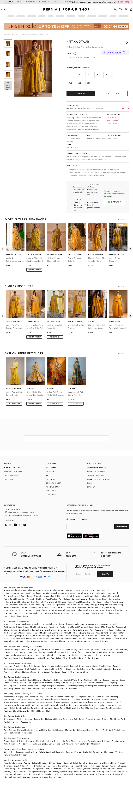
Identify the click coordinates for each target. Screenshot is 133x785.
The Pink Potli (85, 649)
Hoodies (114, 680)
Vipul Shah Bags (95, 655)
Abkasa (76, 633)
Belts (76, 705)
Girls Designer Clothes (14, 719)
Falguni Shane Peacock (14, 593)
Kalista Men (26, 635)
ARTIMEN (68, 633)
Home (6, 34)
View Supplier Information (113, 121)
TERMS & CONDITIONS (96, 475)
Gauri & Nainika (35, 596)
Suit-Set (31, 683)
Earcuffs (100, 697)
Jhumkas (109, 702)
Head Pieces (111, 697)
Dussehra (70, 752)
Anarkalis (18, 666)
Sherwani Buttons (44, 683)
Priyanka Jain (108, 607)
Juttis (82, 705)
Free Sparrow (118, 741)
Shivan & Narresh (11, 596)
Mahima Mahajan (92, 596)
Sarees (37, 666)
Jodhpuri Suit (80, 683)
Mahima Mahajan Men (74, 635)
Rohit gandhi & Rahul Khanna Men (19, 627)
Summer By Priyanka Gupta (69, 593)
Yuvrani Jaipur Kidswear (99, 741)
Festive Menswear (23, 688)
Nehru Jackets (48, 730)
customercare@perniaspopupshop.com (23, 515)
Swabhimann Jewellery (44, 652)
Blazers (23, 683)
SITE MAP (91, 487)
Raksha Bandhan (46, 752)
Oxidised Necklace (44, 705)
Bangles (49, 697)
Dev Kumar (33, 630)
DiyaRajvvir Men (117, 633)
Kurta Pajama (66, 683)
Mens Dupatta (10, 686)
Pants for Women (44, 669)
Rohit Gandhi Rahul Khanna (31, 605)
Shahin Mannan (112, 613)
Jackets (86, 669)
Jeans (56, 683)
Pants (59, 680)
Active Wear (47, 688)
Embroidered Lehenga (44, 719)
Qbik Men (8, 633)
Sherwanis (64, 666)
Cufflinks (72, 686)
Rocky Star (31, 593)
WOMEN (9, 2)
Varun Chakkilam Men (77, 641)
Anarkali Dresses (93, 719)
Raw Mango (9, 590)
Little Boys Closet (68, 741)
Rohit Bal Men (41, 627)
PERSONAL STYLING (54, 487)
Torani (91, 610)
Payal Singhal (117, 602)
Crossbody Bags (44, 708)
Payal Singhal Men (115, 635)
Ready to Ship (68, 672)
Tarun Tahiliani (103, 602)
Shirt (105, 730)
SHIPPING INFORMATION (97, 467)
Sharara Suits (61, 719)
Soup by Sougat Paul (13, 610)
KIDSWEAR (44, 2)
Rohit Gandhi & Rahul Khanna (53, 602)
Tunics (115, 666)
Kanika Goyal (94, 607)
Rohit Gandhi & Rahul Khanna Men (66, 638)
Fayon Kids (9, 741)
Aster (8, 652)
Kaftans (107, 666)
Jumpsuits (96, 669)
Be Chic (71, 655)
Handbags (111, 705)
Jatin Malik (19, 633)
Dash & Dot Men (18, 624)
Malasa (111, 610)
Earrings (18, 697)
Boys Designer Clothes (14, 730)
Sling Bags (31, 708)
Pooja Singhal (36, 590)
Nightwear (8, 672)
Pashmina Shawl (11, 711)
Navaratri (59, 752)
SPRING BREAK (121, 638)
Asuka (62, 627)
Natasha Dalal (22, 590)
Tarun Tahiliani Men (117, 630)
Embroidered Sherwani (76, 730)
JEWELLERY (30, 2)
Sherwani (38, 680)
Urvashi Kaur (9, 616)
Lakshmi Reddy (52, 741)
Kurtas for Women (50, 666)
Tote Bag (81, 708)
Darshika (23, 630)
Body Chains (9, 699)
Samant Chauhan (28, 607)
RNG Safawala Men (41, 638)
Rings (42, 697)
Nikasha (61, 605)
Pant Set (36, 688)
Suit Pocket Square (100, 680)
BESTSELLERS (51, 467)
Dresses (73, 666)
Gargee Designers (12, 635)
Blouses (18, 672)
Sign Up (105, 574)
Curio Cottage (10, 649)
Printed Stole (44, 711)
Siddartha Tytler (88, 602)
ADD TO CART (113, 94)
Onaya (24, 596)
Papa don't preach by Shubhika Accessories (23, 658)
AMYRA (107, 655)
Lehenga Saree (29, 672)
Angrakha (100, 683)
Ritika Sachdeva (76, 658)
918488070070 (123, 2)
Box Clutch (116, 708)
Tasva (6, 624)
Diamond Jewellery (45, 702)
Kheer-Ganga (95, 627)
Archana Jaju (12, 613)
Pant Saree (55, 672)
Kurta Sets (28, 666)
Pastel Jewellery (11, 702)
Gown (81, 666)
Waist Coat (77, 680)
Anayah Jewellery (116, 652)
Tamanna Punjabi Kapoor (93, 613)
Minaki (88, 652)
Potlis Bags (91, 705)
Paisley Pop (49, 658)
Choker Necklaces (26, 705)
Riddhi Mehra (114, 599)
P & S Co (19, 741)
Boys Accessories (26, 733)
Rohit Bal (35, 602)
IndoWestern (99, 686)
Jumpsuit (22, 686)
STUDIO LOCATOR (11, 475)
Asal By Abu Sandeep (91, 590)
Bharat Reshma (11, 630)
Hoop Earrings (10, 705)
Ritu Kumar (24, 602)
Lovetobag (9, 655)
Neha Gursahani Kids (13, 744)
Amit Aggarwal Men (99, 630)
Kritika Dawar (77, 41)
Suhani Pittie (61, 658)
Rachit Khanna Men (53, 633)
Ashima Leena (50, 605)
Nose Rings (69, 697)
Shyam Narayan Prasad (76, 607)
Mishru (105, 596)
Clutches (101, 705)
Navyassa (82, 741)
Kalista (61, 596)
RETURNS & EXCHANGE (96, 471)
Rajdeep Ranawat (80, 599)
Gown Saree (43, 672)
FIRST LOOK (68, 2)
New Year (22, 755)
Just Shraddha (62, 652)
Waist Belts (9, 708)
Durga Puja (97, 752)
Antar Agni (59, 590)
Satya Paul (49, 590)
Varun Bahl (72, 605)
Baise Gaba (89, 593)
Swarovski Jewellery (91, 699)
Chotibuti (40, 741)
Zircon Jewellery (109, 699)
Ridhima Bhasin (11, 602)
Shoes (61, 705)
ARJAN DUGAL (102, 633)
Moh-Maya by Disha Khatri (39, 649)
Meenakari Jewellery (71, 699)
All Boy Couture (53, 744)
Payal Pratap (51, 599)
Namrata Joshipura (113, 605)
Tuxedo (91, 683)
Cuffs (26, 697)
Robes (122, 680)
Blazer (98, 730)
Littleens (27, 744)
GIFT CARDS (50, 479)
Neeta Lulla (83, 605)
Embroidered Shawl (29, 711)
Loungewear (45, 686)
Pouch (120, 705)
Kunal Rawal (72, 627)
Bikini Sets (70, 669)
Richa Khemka (32, 613)
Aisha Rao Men (87, 633)
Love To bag (71, 649)
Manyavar (112, 593)
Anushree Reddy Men (35, 633)
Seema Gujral (74, 602)
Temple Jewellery (27, 702)
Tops (101, 666)
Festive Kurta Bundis (115, 686)
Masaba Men (91, 635)
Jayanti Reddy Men (57, 641)
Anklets (31, 699)
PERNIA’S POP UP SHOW (14, 471)
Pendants (56, 699)
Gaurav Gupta (10, 605)
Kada (54, 705)
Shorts (7, 683)
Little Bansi (29, 741)
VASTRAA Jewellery (119, 649)
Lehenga (29, 719)
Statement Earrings (79, 702)
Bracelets (34, 697)
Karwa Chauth (10, 755)
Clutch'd (95, 649)
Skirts (79, 669)
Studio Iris (75, 613)
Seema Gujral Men (91, 638)
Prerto (87, 658)
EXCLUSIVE (50, 471)
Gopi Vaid (28, 610)
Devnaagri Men (64, 630)
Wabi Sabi (54, 627)
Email (72, 519)
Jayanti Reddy (50, 596)
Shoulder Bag (92, 708)
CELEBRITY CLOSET (53, 483)
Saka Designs (39, 744)
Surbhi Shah (43, 607)
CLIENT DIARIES (52, 495)
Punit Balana (64, 599)
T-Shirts (14, 683)
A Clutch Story (34, 655)
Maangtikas (81, 697)
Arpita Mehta (58, 610)
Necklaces (8, 697)
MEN (19, 2)
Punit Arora (9, 638)
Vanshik (113, 624)
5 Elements (61, 655)
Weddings (119, 752)
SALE (48, 475)
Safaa (21, 613)
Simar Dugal (101, 610)
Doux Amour (20, 655)
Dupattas (117, 669)
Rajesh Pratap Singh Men (97, 624)
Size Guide (86, 68)
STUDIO (56, 2)
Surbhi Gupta (122, 610)
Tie (66, 688)
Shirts (30, 680)
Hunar (14, 652)
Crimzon (95, 658)
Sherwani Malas (59, 686)
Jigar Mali (49, 613)
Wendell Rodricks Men (13, 641)
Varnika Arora (58, 649)
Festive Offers (82, 672)
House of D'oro (77, 652)
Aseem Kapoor (23, 616)
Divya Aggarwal (57, 607)
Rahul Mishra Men (23, 638)
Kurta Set (73, 719)
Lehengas (8, 666)
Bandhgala (111, 683)
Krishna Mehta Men (48, 630)
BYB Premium (94, 744)
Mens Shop (9, 688)
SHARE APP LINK (121, 526)
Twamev (83, 627)
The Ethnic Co (108, 627)
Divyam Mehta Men (75, 624)
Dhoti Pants (30, 669)
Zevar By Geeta (26, 652)
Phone (84, 519)
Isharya (21, 649)
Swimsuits (107, 669)
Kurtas (47, 680)
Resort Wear (58, 669)
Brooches (73, 688)
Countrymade (44, 624)
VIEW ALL (122, 219)
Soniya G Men (107, 638)
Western (88, 686)
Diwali (7, 752)
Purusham (120, 627)
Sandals (68, 705)
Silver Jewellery (62, 702)
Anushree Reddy (73, 590)
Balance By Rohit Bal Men (36, 641)
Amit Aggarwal (96, 605)
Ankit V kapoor (59, 624)
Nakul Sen (113, 596)
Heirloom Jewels (43, 699)
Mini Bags (70, 708)
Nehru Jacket (20, 680)
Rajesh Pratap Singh (98, 599)
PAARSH (102, 635)
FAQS (89, 483)
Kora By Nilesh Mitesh (98, 641)
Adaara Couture (62, 613)
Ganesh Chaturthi (83, 752)
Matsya (83, 610)
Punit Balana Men (80, 630)
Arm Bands (22, 699)
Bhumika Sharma (11, 607)
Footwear (58, 688)
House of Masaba (42, 610)
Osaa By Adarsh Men (46, 593)
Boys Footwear (11, 733)
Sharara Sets (91, 666)
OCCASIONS (51, 491)
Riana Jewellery (100, 652)
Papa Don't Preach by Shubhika (30, 599)
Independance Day (24, 752)
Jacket (91, 730)
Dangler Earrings (96, 702)
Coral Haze (81, 655)
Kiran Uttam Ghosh (74, 596)
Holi (13, 752)
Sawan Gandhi (72, 610)
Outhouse (105, 649)
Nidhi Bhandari (48, 655)
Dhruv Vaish (31, 624)
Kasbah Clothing (40, 635)
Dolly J (105, 590)
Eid (36, 752)
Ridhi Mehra (101, 593)
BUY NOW (81, 94)
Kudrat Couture (56, 635)
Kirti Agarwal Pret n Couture (74, 744)
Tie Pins (87, 680)
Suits (53, 680)
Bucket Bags (59, 708)
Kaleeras (91, 697)
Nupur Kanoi (9, 599)
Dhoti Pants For (117, 719)
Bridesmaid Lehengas (13, 669)
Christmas (108, 752)
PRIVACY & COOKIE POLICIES (98, 479)
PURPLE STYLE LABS (12, 467)
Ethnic (80, 686)
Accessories (33, 686)
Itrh (41, 613)
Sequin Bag (105, 708)
